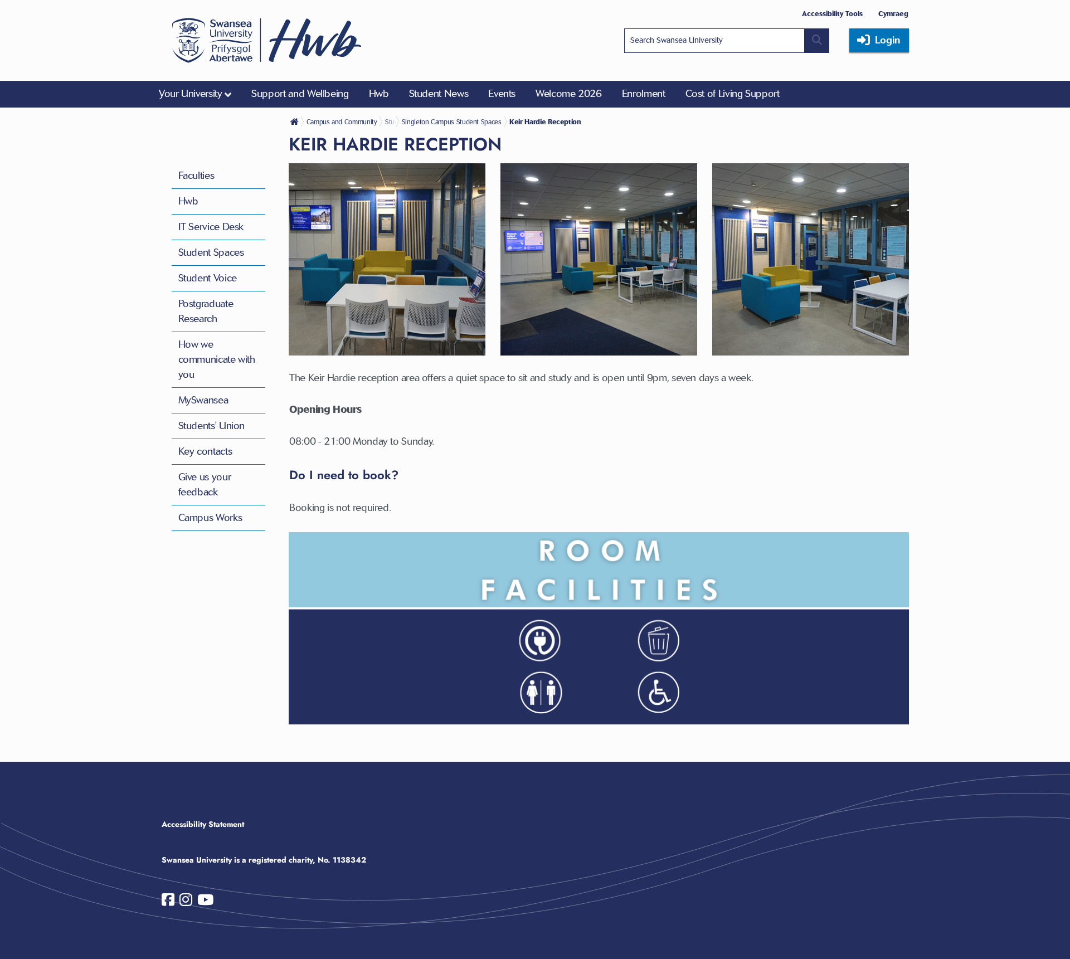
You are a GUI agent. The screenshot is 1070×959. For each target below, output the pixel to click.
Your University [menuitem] (190, 93)
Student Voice (207, 278)
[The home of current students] (295, 121)
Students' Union (211, 426)
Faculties (196, 175)
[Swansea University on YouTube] (205, 902)
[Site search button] (817, 40)
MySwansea (203, 400)
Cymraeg (893, 13)
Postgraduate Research (206, 311)
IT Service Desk (211, 227)
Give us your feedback (204, 484)
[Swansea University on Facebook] (168, 902)
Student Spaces (211, 252)
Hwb (188, 201)
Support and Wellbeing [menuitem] (299, 93)
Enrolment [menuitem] (643, 93)
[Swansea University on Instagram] (185, 902)
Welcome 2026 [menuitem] (569, 93)
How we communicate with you (216, 359)
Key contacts (205, 451)
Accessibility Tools (832, 13)
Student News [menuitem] (439, 93)
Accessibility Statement (203, 824)
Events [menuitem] (501, 93)
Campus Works (210, 518)
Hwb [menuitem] (379, 93)
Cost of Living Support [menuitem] (732, 93)
